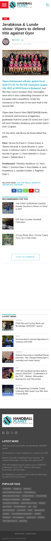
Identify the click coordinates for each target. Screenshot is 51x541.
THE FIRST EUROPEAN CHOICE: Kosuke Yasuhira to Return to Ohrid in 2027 (31, 206)
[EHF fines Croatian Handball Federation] (8, 224)
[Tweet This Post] (19, 190)
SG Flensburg (8, 510)
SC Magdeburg (20, 506)
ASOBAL (6, 514)
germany (6, 517)
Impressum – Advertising (25, 534)
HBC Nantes (39, 510)
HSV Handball (18, 517)
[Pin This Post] (31, 190)
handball (17, 489)
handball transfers (11, 499)
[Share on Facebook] (14, 190)
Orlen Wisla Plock (28, 503)
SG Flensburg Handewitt (22, 514)
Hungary (23, 521)
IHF (29, 506)
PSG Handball (29, 492)
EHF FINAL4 (26, 183)
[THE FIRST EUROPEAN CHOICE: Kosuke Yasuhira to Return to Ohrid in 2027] (8, 208)
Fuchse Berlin (28, 496)
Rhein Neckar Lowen (11, 496)
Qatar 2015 (31, 517)
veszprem (21, 510)
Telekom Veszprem (10, 503)
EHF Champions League (12, 492)
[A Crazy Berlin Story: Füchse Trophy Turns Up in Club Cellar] (8, 239)
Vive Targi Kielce (10, 521)
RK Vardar (7, 506)
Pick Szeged (41, 496)
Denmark (26, 499)
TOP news (18, 185)
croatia (41, 517)
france (42, 503)
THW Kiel (27, 489)
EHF (18, 183)
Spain (30, 510)
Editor (17, 40)
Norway (38, 514)
